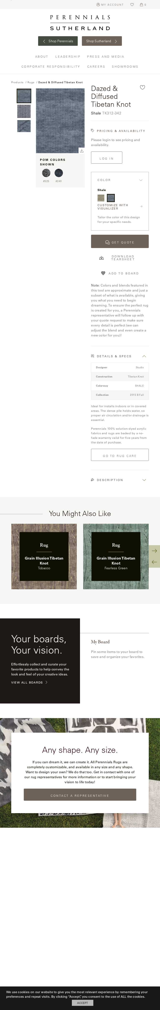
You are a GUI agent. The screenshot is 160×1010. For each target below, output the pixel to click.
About (42, 56)
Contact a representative (80, 796)
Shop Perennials (60, 41)
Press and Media (106, 56)
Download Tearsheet (123, 257)
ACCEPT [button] (82, 1003)
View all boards (27, 682)
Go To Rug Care (120, 456)
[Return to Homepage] (80, 22)
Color (104, 180)
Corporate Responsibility (51, 66)
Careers (96, 66)
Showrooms (125, 66)
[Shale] (111, 198)
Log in (107, 158)
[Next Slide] (154, 550)
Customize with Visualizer (113, 206)
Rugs (31, 82)
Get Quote (123, 242)
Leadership (68, 56)
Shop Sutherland (99, 41)
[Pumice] (101, 198)
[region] (80, 556)
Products (17, 82)
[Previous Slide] (154, 562)
